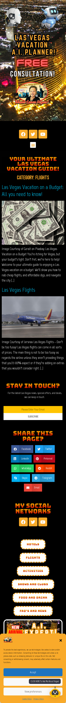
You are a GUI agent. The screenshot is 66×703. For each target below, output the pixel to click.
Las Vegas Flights (18, 289)
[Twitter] (33, 134)
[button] (60, 640)
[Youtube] (42, 134)
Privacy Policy (38, 699)
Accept (33, 672)
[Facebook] (23, 134)
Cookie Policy (27, 699)
